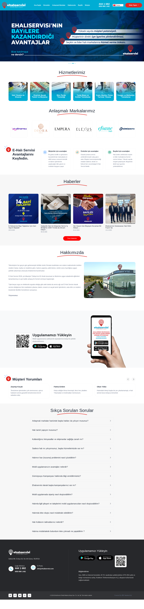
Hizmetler (46, 5)
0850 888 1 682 (20, 571)
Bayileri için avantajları (121, 151)
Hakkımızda (72, 5)
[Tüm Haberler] (13, 238)
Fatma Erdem (16, 387)
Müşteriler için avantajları (57, 151)
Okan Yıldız (58, 387)
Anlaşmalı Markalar (58, 5)
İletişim (87, 5)
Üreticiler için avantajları (89, 151)
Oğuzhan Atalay (103, 387)
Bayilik (80, 5)
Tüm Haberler (72, 238)
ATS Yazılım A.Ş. (127, 595)
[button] (69, 63)
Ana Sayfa (37, 5)
